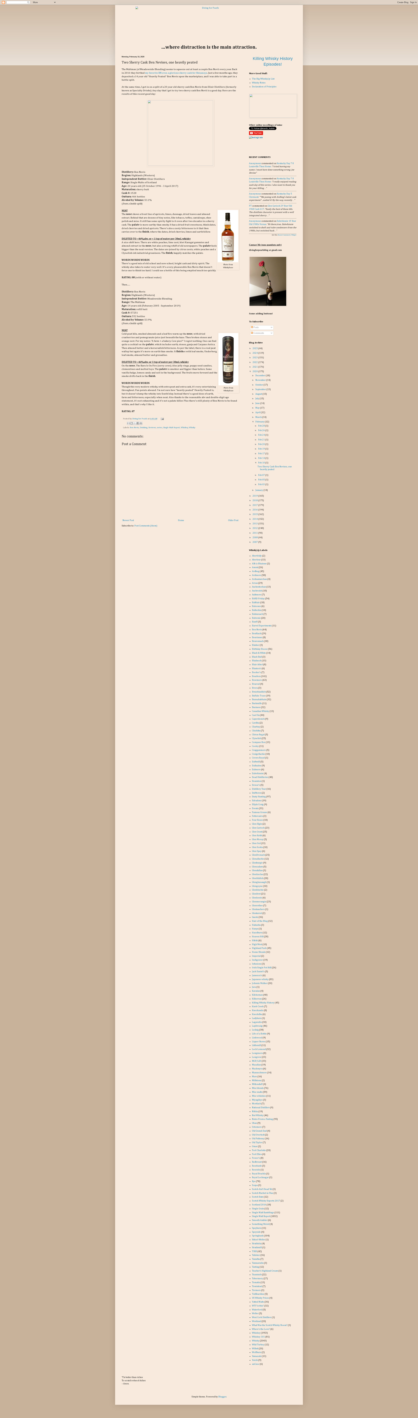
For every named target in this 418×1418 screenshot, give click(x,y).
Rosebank (257, 1166)
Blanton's (256, 668)
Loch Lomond (259, 1049)
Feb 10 (261, 463)
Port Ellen (257, 1154)
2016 (255, 510)
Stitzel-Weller (258, 1240)
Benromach (258, 641)
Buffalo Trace (258, 696)
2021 (255, 367)
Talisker (256, 1255)
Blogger (222, 1397)
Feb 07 (261, 475)
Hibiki (255, 940)
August (259, 394)
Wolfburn (256, 1352)
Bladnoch (256, 661)
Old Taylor (257, 1142)
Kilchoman (257, 995)
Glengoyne (257, 886)
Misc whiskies (259, 1096)
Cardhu (255, 723)
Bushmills (257, 703)
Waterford (257, 1310)
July (257, 398)
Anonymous (255, 163)
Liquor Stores (258, 1041)
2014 (255, 519)
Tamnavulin (258, 1263)
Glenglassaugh (259, 882)
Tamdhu (256, 1259)
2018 (255, 500)
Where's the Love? (261, 1329)
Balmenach (257, 614)
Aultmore (256, 595)
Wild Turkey (258, 1345)
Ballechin (256, 610)
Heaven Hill (258, 936)
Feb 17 (261, 453)
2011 (255, 533)
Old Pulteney (258, 1138)
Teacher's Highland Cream (265, 1271)
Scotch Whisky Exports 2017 (266, 1201)
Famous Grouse (259, 812)
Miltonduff (257, 1084)
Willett (255, 1348)
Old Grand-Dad (259, 1131)
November (260, 380)
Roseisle (256, 1170)
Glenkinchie (258, 890)
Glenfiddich (257, 878)
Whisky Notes (258, 83)
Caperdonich (258, 719)
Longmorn (257, 1053)
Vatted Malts (258, 1302)
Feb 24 (261, 435)
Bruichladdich (259, 692)
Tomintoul (257, 1286)
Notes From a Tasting (262, 1119)
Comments (258, 333)
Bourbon (256, 676)
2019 (255, 496)
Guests (255, 917)
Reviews (152, 428)
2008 (255, 537)
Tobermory (257, 1278)
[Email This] (128, 423)
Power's (256, 1158)
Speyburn (256, 1228)
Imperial (256, 956)
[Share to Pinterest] (141, 423)
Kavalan (256, 991)
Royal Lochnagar (260, 1177)
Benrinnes (257, 637)
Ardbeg (255, 571)
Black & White (259, 653)
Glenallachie (258, 859)
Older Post (233, 520)
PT (250, 206)
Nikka (255, 1111)
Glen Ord (256, 843)
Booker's (256, 672)
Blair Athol (257, 664)
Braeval (256, 684)
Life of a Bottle (259, 1034)
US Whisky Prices (260, 1298)
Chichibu (256, 731)
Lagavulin (257, 1022)
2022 (255, 362)
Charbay (256, 727)
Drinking (143, 428)
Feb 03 (261, 484)
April (258, 412)
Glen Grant (257, 832)
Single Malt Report (171, 428)
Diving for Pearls (140, 419)
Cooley (255, 746)
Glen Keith (257, 835)
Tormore (256, 1290)
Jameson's (257, 975)
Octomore (257, 1127)
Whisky (192, 428)
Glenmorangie (259, 902)
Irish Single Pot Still (261, 968)
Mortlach (256, 1104)
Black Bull (257, 657)
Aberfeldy (257, 556)
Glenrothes (257, 905)
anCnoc (255, 1364)
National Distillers (261, 1107)
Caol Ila (255, 715)
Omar (254, 1146)
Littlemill (256, 1045)
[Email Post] (162, 419)
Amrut (255, 567)
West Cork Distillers (261, 1317)
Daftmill (256, 762)
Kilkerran (257, 999)
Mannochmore (259, 1073)
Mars (254, 1076)
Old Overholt (258, 1135)
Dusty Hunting (259, 797)
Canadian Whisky (260, 711)
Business (256, 707)
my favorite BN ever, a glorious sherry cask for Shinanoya (176, 73)
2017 (255, 505)
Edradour (256, 800)
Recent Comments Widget (287, 235)
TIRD (254, 1251)
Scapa (255, 1185)
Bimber (255, 645)
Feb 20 (261, 444)
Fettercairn (257, 816)
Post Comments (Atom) (145, 526)
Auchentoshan (259, 587)
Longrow (256, 1057)
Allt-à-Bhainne (259, 564)
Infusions (256, 964)
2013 (255, 524)
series (159, 428)
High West (257, 944)
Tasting (255, 1267)
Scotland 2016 (259, 1205)
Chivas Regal (258, 734)
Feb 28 (261, 426)
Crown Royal (258, 758)
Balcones (256, 606)
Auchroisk (257, 591)
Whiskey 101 (258, 1337)
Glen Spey (257, 851)
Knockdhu (257, 1014)
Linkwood (257, 1038)
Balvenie (256, 618)
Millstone (256, 1080)
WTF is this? (258, 1306)
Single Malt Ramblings (263, 1212)
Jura (254, 987)
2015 (255, 514)
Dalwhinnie (257, 773)
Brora (255, 688)
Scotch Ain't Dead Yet (262, 1189)
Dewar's (256, 785)
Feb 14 (261, 458)
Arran (255, 583)
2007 (255, 542)
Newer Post (128, 520)
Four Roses (257, 820)
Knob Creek (258, 1006)
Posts (256, 327)
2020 (255, 371)
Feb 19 (261, 449)
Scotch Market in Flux (262, 1193)
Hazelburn (257, 933)
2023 (255, 357)
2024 (255, 353)
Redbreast (257, 1162)
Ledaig (255, 1030)
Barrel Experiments (261, 626)
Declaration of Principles (264, 87)
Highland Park (259, 948)
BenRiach (256, 633)
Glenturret (257, 913)
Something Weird (260, 1224)
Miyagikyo (257, 1100)
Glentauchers (258, 909)
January (259, 490)
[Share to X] (134, 423)
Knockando (257, 1010)
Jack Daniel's (258, 971)
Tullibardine (258, 1294)
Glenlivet (256, 894)
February (260, 422)
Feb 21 (261, 440)
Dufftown (256, 793)
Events (255, 808)
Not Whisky (257, 1115)
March (258, 417)
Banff (254, 622)
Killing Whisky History (263, 1003)
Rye (254, 1181)
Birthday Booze (259, 649)
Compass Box (258, 742)
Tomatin (256, 1282)
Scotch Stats (257, 1197)
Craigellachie (258, 754)
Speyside (256, 1232)
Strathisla (256, 1243)
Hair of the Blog (260, 921)
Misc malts (257, 1092)
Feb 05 (261, 480)
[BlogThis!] (131, 423)
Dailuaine (256, 766)
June (257, 403)
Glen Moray (257, 839)
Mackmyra (257, 1069)
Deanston (256, 781)
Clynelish (256, 738)
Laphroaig (257, 1026)
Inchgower (257, 960)
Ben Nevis (134, 428)
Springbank (258, 1236)
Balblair (256, 602)
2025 (255, 348)
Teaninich (257, 1274)
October (259, 385)
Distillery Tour (259, 789)
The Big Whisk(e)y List (263, 79)
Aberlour (256, 560)
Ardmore (256, 575)
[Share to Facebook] (137, 423)
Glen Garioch (258, 828)
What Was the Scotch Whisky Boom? (269, 1325)
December (260, 375)
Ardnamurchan (259, 579)
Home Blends (258, 952)
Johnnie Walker (259, 983)
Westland (256, 1321)
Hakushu (256, 925)
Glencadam (257, 867)
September (260, 389)
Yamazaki (256, 1356)
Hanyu (255, 929)
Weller (255, 1313)
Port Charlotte (259, 1150)
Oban (254, 1123)
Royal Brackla (259, 1174)
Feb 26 (261, 430)
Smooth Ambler (259, 1220)
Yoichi (255, 1360)
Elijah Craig (258, 804)
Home (181, 520)
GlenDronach (258, 855)
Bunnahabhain (259, 699)
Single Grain (258, 1209)
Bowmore (257, 680)
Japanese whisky (260, 979)
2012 (255, 528)
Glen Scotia (257, 847)
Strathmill (257, 1247)
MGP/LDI (256, 1061)
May (257, 408)
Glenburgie (257, 863)
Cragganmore (259, 750)
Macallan (256, 1065)
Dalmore (256, 769)
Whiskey (184, 428)
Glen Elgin (257, 824)
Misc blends (258, 1088)
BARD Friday (258, 598)
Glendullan (257, 870)
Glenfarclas (257, 874)
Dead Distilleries (260, 777)
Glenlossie (257, 898)
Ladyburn (256, 1018)
